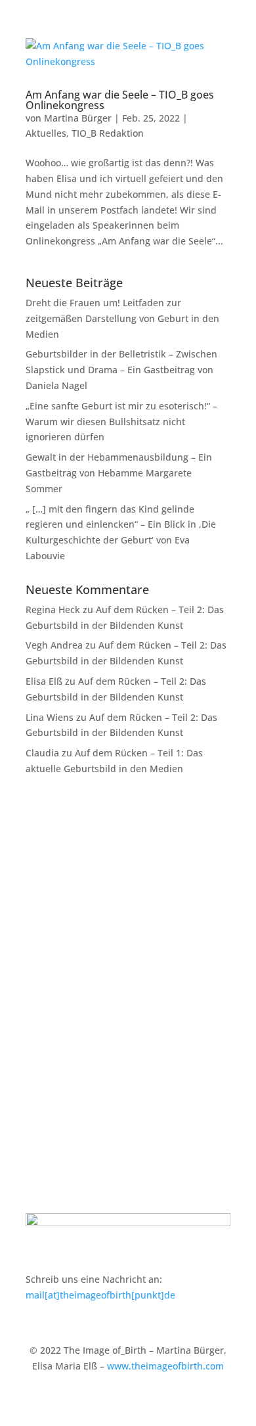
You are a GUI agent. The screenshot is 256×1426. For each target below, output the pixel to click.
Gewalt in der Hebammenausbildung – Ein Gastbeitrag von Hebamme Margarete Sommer (119, 473)
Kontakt (43, 1117)
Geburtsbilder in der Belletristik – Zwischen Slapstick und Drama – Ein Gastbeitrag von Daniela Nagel (121, 370)
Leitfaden (46, 913)
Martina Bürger (78, 118)
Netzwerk (47, 933)
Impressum (50, 1137)
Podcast (43, 974)
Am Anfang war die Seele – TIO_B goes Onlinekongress (120, 99)
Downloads (50, 1014)
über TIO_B (50, 1034)
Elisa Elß (44, 681)
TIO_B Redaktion (108, 133)
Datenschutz (53, 1157)
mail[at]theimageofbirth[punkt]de (100, 1295)
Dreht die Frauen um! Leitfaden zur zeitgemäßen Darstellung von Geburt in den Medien (122, 318)
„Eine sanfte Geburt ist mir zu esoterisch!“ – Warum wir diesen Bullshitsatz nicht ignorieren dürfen (121, 422)
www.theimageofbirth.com (165, 1366)
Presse (40, 994)
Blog (35, 954)
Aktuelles (46, 133)
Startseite (47, 893)
